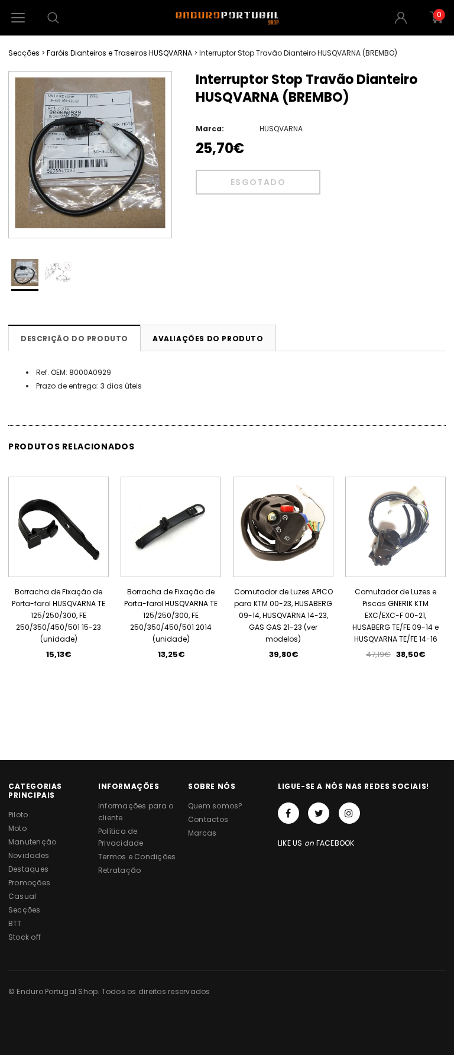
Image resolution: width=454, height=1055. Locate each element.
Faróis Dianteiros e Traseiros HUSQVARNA (119, 53)
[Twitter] (318, 813)
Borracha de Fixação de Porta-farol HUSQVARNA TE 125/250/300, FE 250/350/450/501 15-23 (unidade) (58, 615)
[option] (90, 154)
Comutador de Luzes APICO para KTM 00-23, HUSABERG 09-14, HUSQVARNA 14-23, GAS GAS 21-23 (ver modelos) (283, 615)
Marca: (210, 129)
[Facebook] (288, 813)
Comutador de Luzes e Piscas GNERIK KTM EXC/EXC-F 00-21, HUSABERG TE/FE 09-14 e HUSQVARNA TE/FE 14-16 (395, 615)
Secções (24, 53)
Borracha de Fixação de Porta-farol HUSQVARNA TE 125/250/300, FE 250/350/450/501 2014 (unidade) (171, 615)
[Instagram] (349, 813)
